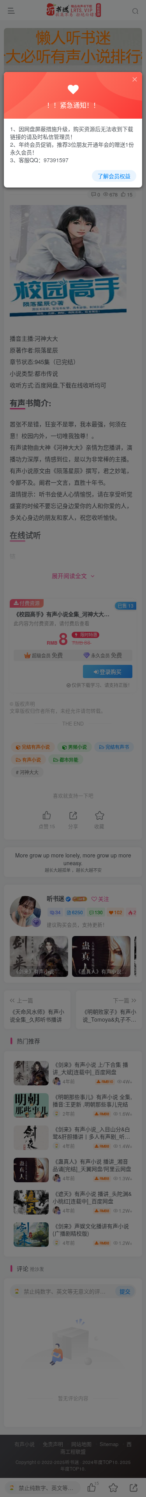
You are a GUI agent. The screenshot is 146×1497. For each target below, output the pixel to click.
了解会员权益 (114, 176)
